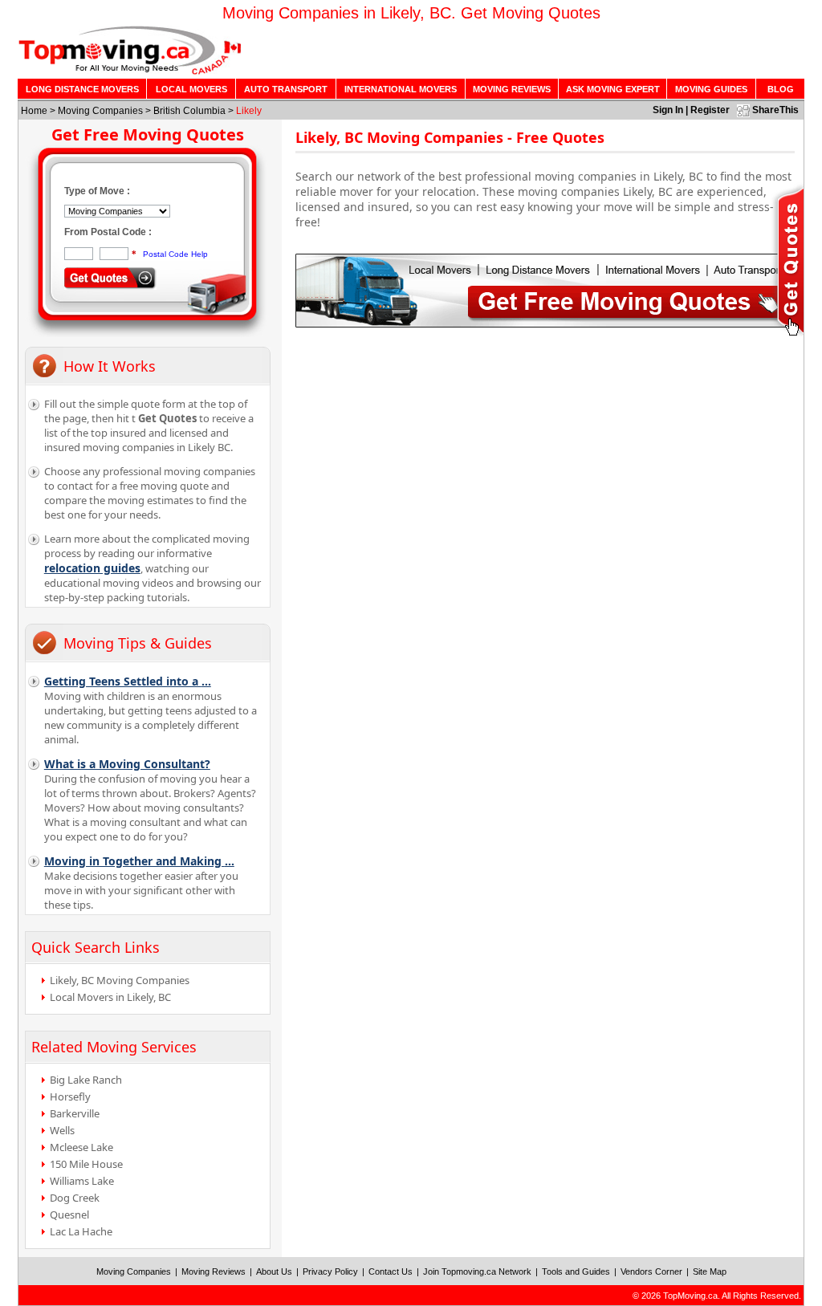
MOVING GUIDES (711, 89)
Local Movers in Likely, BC (110, 997)
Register (710, 110)
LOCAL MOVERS (191, 89)
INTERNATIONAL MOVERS (400, 89)
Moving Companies (100, 110)
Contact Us (390, 1271)
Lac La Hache (81, 1231)
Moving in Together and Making (139, 861)
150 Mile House (86, 1164)
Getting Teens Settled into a (127, 681)
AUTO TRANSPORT (286, 89)
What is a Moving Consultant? (127, 763)
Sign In (668, 110)
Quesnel (69, 1214)
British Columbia (189, 110)
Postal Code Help (175, 254)
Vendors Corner (651, 1271)
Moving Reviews (213, 1271)
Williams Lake (82, 1181)
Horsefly (70, 1096)
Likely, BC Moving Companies (119, 980)
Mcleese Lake (81, 1147)
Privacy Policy (330, 1271)
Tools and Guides (576, 1271)
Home (34, 110)
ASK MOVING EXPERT (613, 89)
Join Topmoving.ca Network (477, 1271)
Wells (62, 1130)
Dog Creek (75, 1197)
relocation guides (92, 568)
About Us (274, 1271)
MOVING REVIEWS (512, 89)
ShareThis (775, 110)
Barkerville (75, 1113)
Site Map (709, 1271)
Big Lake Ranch (86, 1079)
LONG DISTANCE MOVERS (82, 89)
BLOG (780, 89)
